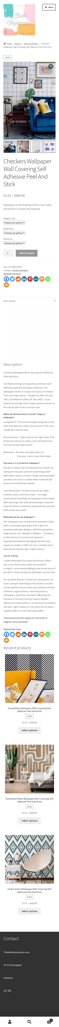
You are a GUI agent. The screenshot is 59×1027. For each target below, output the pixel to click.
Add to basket (26, 253)
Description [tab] (9, 300)
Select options (29, 730)
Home (9, 43)
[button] (52, 101)
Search (29, 1022)
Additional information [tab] (15, 309)
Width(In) (8, 228)
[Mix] (41, 279)
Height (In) (9, 218)
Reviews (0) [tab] (9, 354)
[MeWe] (36, 279)
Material (7, 238)
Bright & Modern (31, 43)
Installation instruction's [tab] (16, 318)
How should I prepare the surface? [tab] (21, 336)
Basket (45, 1019)
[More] (6, 284)
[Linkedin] (24, 279)
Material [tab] (7, 327)
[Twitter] (12, 279)
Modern (18, 43)
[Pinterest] (30, 279)
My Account (10, 1022)
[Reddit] (18, 279)
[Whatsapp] (47, 279)
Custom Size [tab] (9, 345)
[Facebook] (6, 279)
